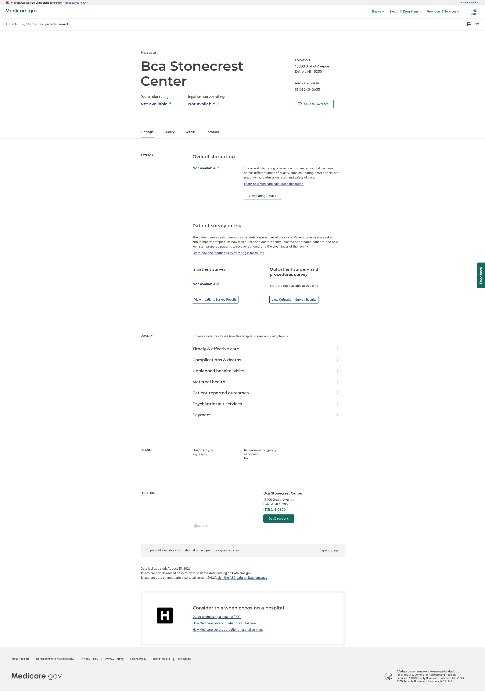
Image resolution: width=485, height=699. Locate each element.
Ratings (147, 132)
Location (212, 132)
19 (170, 103)
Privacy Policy (89, 658)
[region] (225, 510)
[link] (267, 349)
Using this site (161, 658)
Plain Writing (184, 658)
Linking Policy (138, 658)
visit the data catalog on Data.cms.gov (224, 573)
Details (190, 132)
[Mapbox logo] (202, 526)
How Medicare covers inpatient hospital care (224, 623)
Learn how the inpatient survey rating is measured (228, 253)
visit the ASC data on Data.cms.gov (242, 577)
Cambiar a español (469, 2)
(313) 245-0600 (307, 89)
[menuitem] (378, 11)
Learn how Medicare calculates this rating (274, 184)
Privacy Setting (114, 659)
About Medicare (20, 658)
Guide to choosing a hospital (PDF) (217, 617)
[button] (473, 24)
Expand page (329, 550)
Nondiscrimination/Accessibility (55, 658)
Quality (169, 132)
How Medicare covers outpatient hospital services (228, 629)
